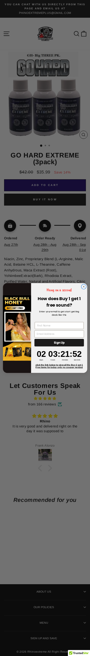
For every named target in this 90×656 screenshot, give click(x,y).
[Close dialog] (83, 286)
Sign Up (59, 343)
